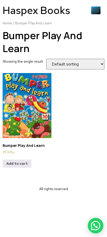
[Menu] (96, 10)
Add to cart (17, 163)
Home (7, 23)
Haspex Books (36, 10)
